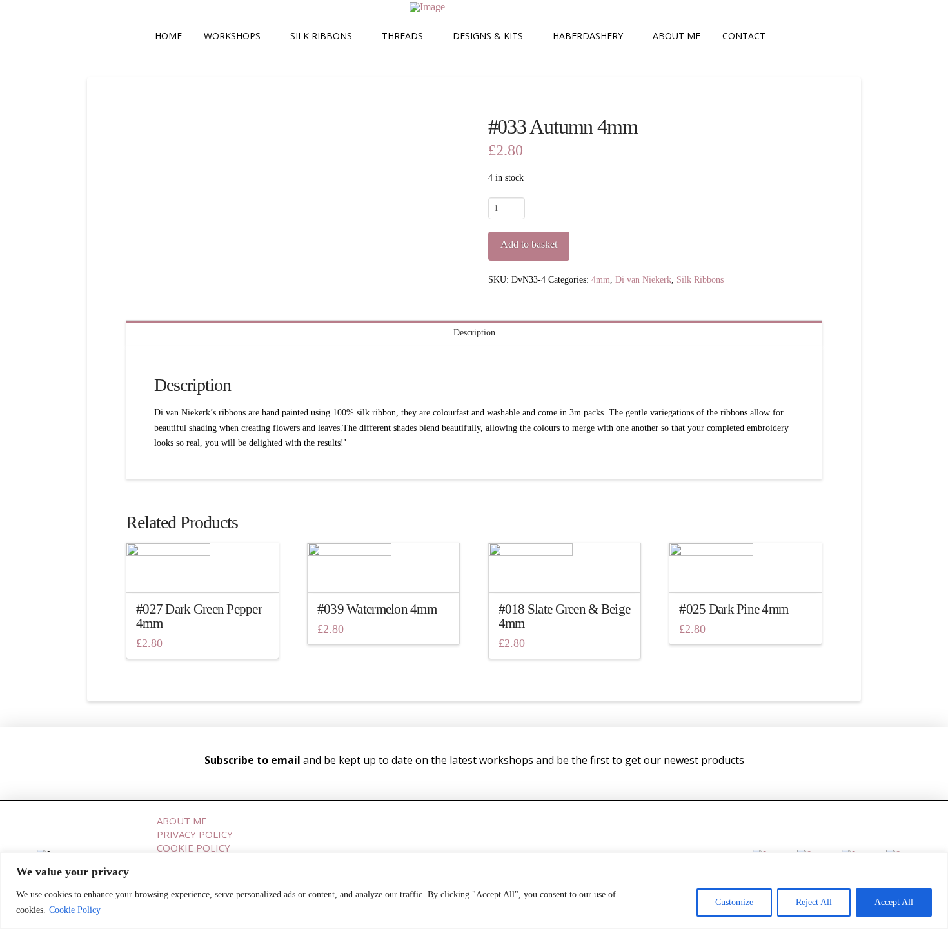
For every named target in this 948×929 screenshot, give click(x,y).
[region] (474, 890)
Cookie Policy (75, 910)
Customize (734, 902)
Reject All (814, 902)
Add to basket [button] (206, 570)
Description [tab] (474, 332)
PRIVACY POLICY (195, 834)
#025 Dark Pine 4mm (733, 609)
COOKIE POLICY (193, 847)
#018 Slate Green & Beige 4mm (565, 616)
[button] (790, 36)
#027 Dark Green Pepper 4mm (199, 616)
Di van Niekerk (643, 280)
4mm (600, 280)
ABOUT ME (182, 820)
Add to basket (528, 244)
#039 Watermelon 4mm (377, 609)
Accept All (893, 902)
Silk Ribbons (700, 280)
